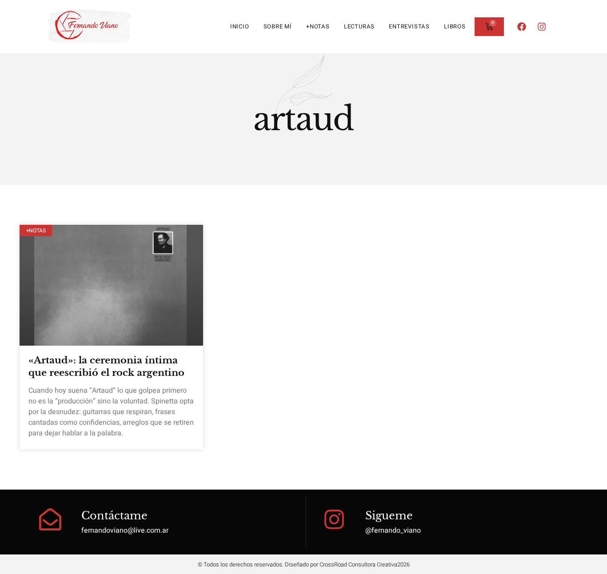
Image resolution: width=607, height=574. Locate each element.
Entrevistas (409, 26)
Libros (455, 26)
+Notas (318, 26)
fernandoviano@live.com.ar (124, 530)
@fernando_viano (393, 530)
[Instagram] (542, 27)
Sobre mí (278, 26)
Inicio (239, 26)
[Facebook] (522, 27)
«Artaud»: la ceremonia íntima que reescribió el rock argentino (106, 366)
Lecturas (359, 26)
